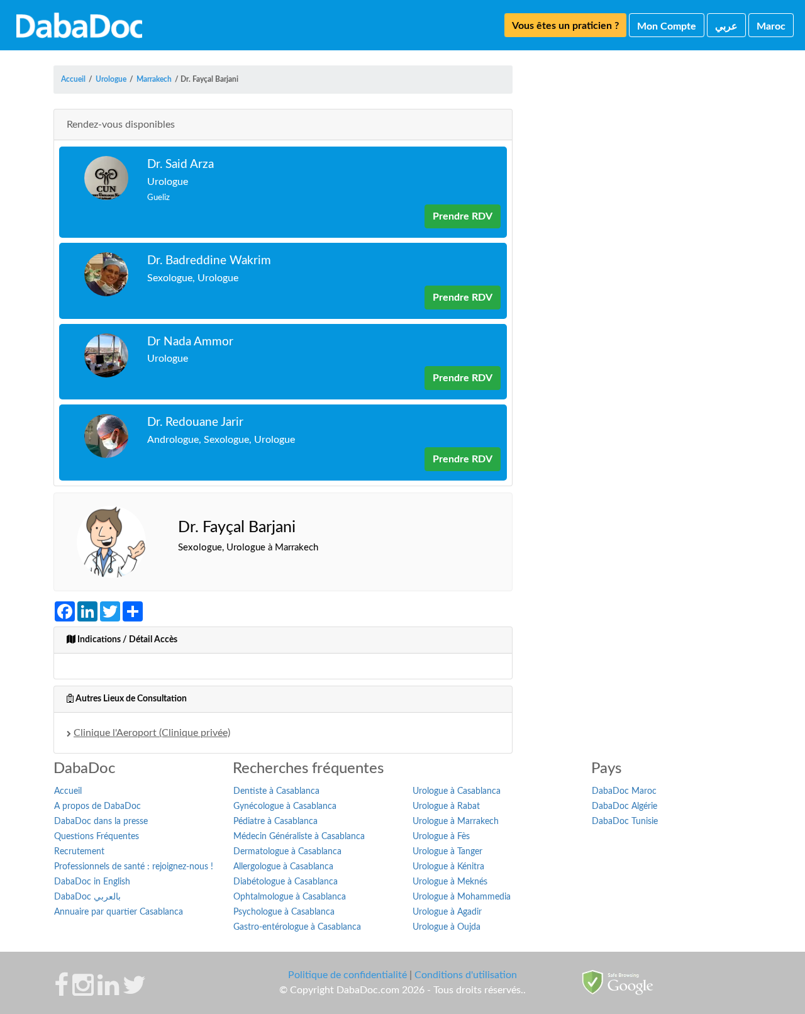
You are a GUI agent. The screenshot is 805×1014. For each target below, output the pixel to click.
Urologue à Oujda (446, 927)
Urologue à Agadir (447, 912)
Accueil (68, 791)
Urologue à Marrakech (456, 821)
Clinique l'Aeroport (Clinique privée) (152, 733)
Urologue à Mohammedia (462, 897)
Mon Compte (666, 26)
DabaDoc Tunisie (625, 821)
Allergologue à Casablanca (283, 866)
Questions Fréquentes (96, 836)
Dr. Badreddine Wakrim (209, 261)
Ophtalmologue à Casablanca (289, 897)
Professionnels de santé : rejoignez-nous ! (133, 866)
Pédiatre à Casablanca (275, 821)
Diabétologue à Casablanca (285, 882)
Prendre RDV (462, 216)
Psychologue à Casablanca (284, 912)
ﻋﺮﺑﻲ (726, 26)
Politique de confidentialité (347, 975)
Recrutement (79, 851)
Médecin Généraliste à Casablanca (299, 836)
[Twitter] (134, 991)
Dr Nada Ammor (190, 342)
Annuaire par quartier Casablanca (118, 912)
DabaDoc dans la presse (101, 821)
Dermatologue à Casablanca (287, 851)
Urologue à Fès (441, 836)
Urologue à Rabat (446, 806)
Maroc (771, 26)
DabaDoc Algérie (624, 806)
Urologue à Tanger (447, 851)
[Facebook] (61, 991)
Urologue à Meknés (450, 882)
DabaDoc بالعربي (87, 897)
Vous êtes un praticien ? (565, 26)
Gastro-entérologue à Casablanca (297, 927)
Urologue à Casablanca (457, 791)
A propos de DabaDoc (97, 806)
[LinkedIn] (108, 991)
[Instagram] (83, 991)
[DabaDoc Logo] (79, 25)
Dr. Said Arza (180, 164)
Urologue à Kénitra (448, 866)
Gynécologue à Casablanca (284, 806)
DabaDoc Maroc (624, 791)
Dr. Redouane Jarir (195, 422)
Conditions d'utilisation (465, 975)
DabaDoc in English (92, 882)
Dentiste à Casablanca (276, 791)
